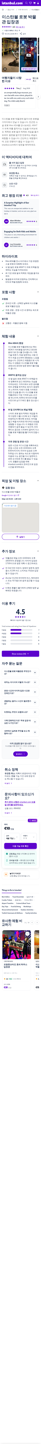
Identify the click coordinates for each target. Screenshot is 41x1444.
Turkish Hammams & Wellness (12, 913)
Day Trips (5, 906)
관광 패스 (18, 900)
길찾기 (22, 536)
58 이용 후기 (20, 27)
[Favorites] (30, 3)
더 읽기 (7, 105)
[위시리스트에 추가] (27, 934)
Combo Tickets (7, 900)
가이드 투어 (28, 900)
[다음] (37, 922)
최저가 (34, 820)
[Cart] (34, 3)
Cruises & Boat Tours (23, 903)
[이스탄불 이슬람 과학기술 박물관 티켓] (16, 960)
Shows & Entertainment (10, 909)
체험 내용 (8, 336)
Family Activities (31, 913)
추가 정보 (8, 551)
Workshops (27, 906)
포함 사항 (8, 291)
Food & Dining (16, 906)
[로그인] (38, 3)
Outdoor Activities (27, 909)
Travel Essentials (18, 897)
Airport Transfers (7, 903)
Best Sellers (6, 897)
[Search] (26, 3)
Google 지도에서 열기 (9, 495)
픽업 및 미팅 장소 (14, 480)
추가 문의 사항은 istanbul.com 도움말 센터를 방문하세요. (20, 803)
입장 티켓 (30, 897)
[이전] (32, 922)
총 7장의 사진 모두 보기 (29, 69)
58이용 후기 (35, 79)
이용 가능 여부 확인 (20, 846)
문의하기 (19, 754)
